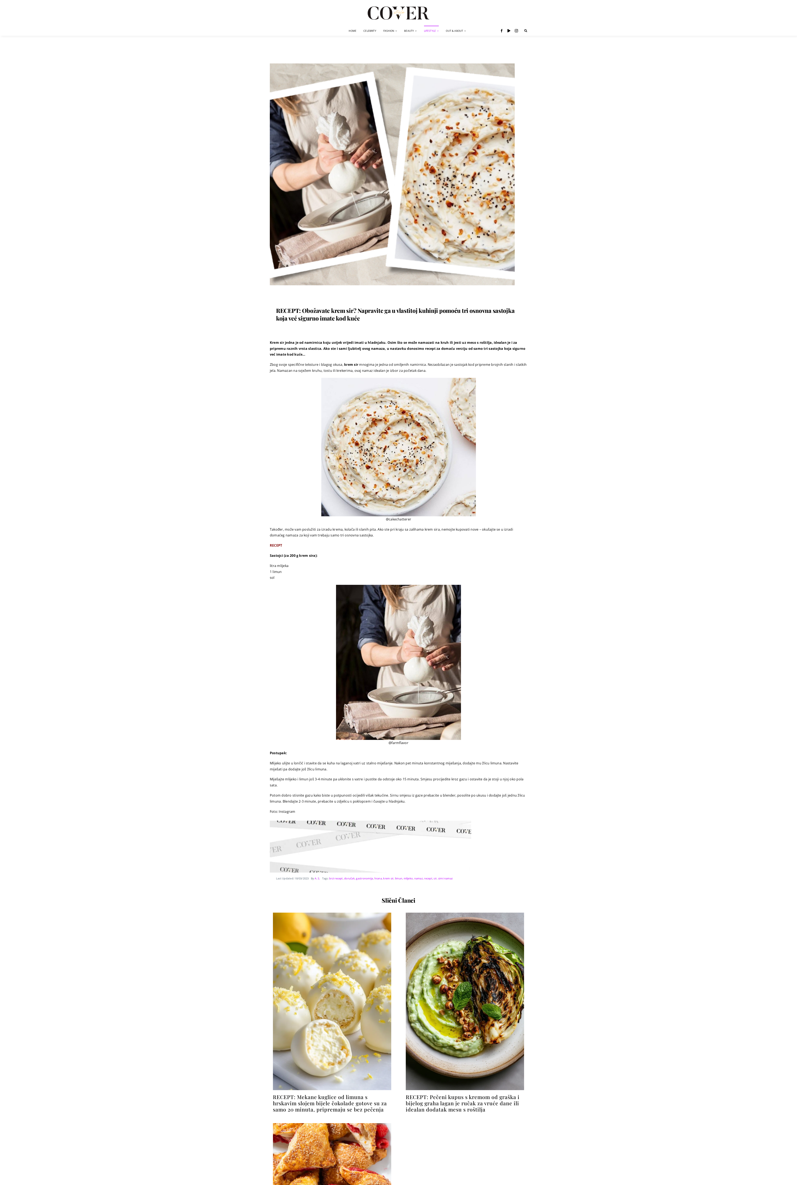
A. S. (317, 878)
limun (398, 878)
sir (435, 878)
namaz (418, 878)
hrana (378, 878)
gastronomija (364, 878)
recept (428, 878)
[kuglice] (332, 914)
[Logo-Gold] (398, 7)
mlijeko (408, 878)
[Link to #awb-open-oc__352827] (525, 30)
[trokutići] (332, 1125)
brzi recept (336, 878)
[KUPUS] (465, 914)
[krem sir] (392, 55)
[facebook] (501, 30)
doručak (349, 878)
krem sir (388, 878)
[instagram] (516, 30)
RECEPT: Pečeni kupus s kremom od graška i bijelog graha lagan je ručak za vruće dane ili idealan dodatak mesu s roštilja (463, 1103)
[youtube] (508, 30)
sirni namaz (445, 878)
